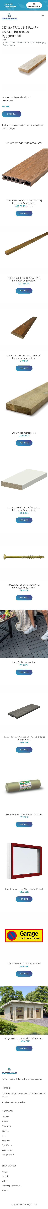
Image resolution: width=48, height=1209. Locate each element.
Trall (28, 97)
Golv (4, 1135)
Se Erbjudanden (34, 5)
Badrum (5, 1116)
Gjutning (5, 1131)
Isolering (6, 1140)
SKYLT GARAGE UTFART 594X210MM (24, 963)
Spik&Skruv (7, 1145)
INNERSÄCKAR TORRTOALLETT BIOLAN (24, 814)
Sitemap (5, 1190)
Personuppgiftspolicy (11, 1185)
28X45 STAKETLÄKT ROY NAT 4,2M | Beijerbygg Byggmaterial (24, 279)
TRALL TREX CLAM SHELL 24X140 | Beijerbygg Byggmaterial (24, 738)
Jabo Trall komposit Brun (24, 662)
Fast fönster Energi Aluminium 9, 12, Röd (24, 889)
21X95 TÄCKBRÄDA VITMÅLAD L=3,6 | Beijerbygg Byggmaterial (24, 508)
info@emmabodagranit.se (13, 1102)
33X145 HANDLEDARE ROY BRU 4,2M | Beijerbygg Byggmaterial (24, 356)
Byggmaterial (19, 97)
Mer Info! (11, 114)
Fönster (5, 1121)
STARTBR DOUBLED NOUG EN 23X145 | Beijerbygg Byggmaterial (24, 202)
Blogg (4, 1171)
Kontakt (5, 1176)
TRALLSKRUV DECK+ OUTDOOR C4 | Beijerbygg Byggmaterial (24, 586)
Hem (4, 40)
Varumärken (7, 1150)
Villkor (4, 1181)
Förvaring (6, 1126)
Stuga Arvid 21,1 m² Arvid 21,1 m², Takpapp (24, 1038)
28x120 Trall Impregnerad (24, 433)
